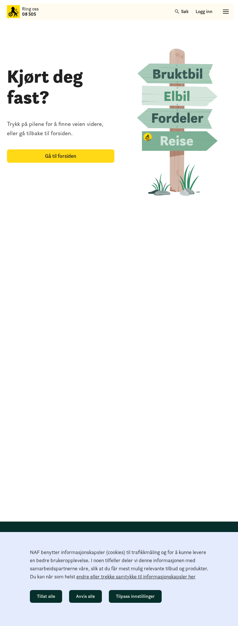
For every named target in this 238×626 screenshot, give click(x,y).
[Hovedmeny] (226, 11)
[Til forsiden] (13, 11)
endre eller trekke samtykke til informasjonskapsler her (136, 576)
